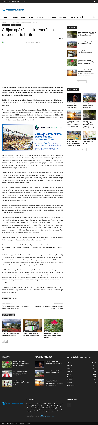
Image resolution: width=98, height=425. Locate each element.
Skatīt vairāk (81, 82)
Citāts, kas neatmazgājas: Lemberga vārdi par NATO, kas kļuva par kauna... (21, 373)
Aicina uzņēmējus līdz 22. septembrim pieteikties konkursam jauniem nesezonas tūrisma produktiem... (73, 124)
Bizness (69, 383)
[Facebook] (94, 1)
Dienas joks (86, 139)
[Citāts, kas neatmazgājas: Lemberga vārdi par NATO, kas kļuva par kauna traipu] (7, 374)
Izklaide (23, 17)
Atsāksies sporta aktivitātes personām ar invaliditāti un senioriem (73, 143)
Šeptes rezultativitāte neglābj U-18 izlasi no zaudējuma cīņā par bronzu (15, 307)
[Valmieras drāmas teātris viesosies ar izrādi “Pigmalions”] (74, 97)
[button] (93, 17)
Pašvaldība (63, 17)
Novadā (12, 25)
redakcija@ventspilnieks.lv (48, 416)
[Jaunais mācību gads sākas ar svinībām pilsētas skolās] (11, 325)
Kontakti (24, 1)
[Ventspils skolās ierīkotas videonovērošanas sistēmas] (32, 325)
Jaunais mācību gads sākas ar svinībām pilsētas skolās (89, 105)
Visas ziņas (74, 17)
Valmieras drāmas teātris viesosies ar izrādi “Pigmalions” (72, 105)
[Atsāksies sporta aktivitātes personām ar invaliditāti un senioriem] (74, 135)
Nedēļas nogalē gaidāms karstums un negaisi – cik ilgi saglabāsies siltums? (52, 335)
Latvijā (8, 25)
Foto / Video (51, 17)
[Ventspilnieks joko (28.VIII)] (89, 135)
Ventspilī (18, 25)
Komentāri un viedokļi (88, 118)
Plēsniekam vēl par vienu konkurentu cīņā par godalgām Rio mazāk (49, 307)
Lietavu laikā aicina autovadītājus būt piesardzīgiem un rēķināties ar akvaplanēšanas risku (87, 34)
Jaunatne (40, 17)
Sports (31, 17)
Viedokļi (15, 17)
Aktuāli (14, 298)
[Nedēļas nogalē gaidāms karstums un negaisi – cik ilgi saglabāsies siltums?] (53, 325)
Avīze (82, 17)
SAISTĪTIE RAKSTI (8, 315)
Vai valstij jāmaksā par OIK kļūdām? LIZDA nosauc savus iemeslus (21, 382)
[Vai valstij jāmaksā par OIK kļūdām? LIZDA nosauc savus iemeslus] (7, 383)
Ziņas (5, 17)
